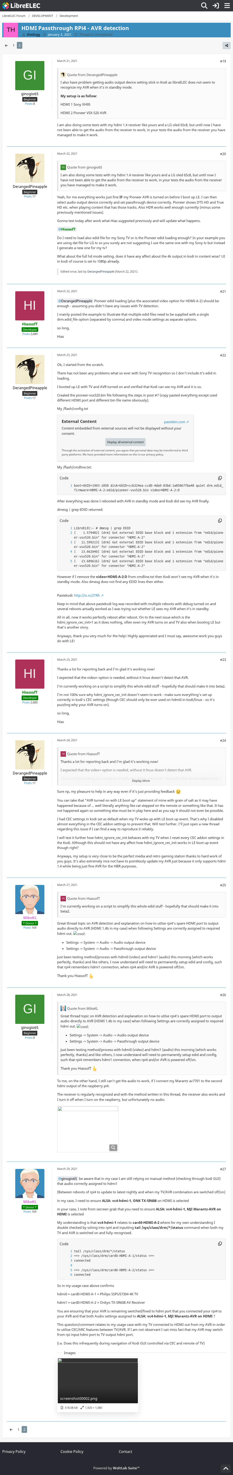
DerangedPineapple (100, 271)
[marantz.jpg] (88, 1129)
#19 (223, 61)
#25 (223, 885)
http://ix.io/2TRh (87, 595)
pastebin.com (174, 421)
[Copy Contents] (220, 478)
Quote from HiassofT (83, 754)
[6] (66, 1274)
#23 (223, 659)
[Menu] (227, 5)
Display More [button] (141, 781)
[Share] (227, 45)
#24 (223, 740)
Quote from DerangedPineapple (92, 74)
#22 (223, 355)
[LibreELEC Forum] (21, 5)
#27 (223, 1169)
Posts (29, 104)
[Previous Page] (6, 45)
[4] (66, 551)
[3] (66, 542)
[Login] (215, 5)
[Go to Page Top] (226, 1469)
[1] (66, 485)
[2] (66, 532)
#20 (223, 153)
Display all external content (125, 442)
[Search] (204, 5)
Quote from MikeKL (82, 1008)
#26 (223, 994)
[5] (66, 561)
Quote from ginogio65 (84, 167)
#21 (223, 291)
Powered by (116, 1468)
